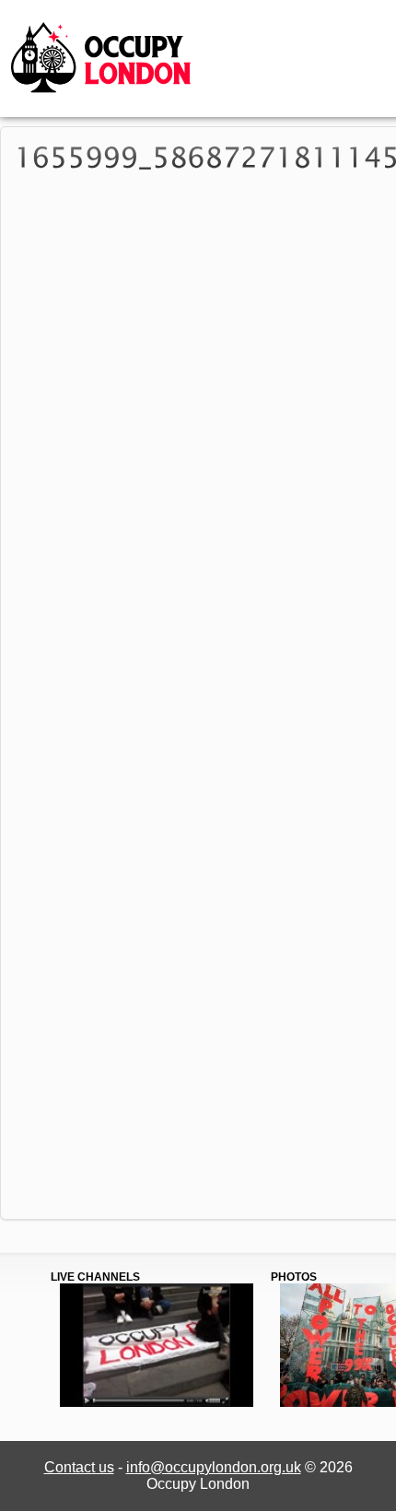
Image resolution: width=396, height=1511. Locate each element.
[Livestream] (156, 1403)
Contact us (79, 1467)
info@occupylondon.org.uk (213, 1467)
